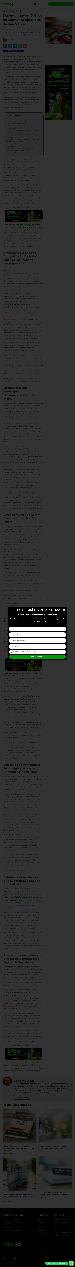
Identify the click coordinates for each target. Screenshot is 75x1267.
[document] (37, 633)
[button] (64, 610)
